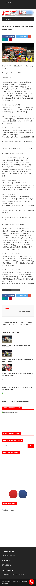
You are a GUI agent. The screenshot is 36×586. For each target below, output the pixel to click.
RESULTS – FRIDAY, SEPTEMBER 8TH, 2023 (15, 402)
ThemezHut (5, 583)
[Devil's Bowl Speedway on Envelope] (13, 494)
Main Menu (8, 19)
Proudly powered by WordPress (10, 581)
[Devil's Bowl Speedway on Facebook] (23, 494)
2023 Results (15, 290)
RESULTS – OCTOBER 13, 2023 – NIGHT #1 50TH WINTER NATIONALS (17, 388)
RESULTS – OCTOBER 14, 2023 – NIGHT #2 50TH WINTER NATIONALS (17, 374)
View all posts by (25, 312)
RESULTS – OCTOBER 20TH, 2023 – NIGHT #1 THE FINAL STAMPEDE (17, 360)
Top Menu (8, 2)
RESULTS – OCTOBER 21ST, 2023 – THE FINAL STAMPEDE (16, 346)
